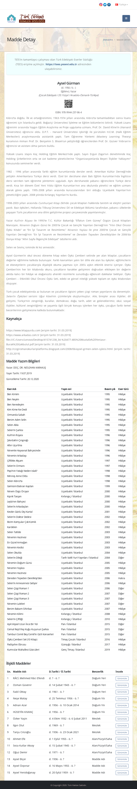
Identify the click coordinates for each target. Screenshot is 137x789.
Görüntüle (122, 678)
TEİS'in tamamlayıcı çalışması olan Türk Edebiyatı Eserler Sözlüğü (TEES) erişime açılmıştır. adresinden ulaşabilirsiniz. (53, 64)
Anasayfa (108, 39)
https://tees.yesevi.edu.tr (61, 64)
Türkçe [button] (122, 4)
